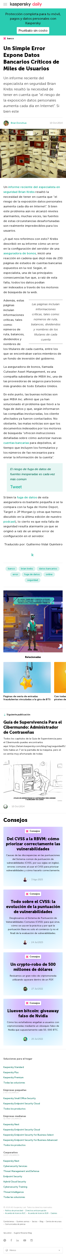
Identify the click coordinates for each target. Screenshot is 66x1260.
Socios (34, 1221)
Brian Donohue (19, 123)
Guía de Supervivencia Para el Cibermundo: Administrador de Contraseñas (32, 727)
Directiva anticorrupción (35, 1211)
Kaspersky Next (11, 1124)
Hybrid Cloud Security (14, 1181)
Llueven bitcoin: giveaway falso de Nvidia (33, 1013)
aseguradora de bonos (19, 253)
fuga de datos (27, 497)
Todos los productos (14, 1109)
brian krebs (27, 568)
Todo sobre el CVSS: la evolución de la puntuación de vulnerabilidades (33, 906)
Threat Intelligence (13, 1192)
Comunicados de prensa (15, 1224)
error (15, 574)
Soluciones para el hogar (17, 1058)
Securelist (7, 1233)
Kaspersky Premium (13, 1077)
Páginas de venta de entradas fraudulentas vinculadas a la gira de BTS (26, 698)
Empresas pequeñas (14, 1090)
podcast (9, 521)
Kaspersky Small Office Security (19, 1098)
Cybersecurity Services (15, 1166)
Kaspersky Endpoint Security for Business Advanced (30, 1140)
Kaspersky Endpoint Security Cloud (21, 1103)
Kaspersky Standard (13, 1067)
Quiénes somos (22, 1221)
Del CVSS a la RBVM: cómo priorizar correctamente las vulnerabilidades (33, 843)
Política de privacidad (14, 1211)
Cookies (54, 1213)
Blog (41, 1221)
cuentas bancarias (16, 443)
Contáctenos (8, 1221)
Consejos (34, 831)
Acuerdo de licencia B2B (38, 1213)
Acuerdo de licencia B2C (15, 1213)
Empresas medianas (14, 1116)
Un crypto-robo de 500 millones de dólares (33, 967)
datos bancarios (48, 568)
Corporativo (10, 1152)
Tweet (16, 486)
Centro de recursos (53, 1221)
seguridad (32, 580)
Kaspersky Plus (11, 1072)
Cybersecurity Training (15, 1187)
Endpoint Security (12, 1176)
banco (10, 38)
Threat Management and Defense (21, 1171)
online (49, 574)
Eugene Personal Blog (23, 1233)
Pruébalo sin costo (33, 30)
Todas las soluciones (14, 1082)
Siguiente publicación (18, 714)
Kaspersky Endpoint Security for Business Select (28, 1135)
